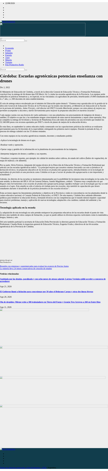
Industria (9, 53)
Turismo (8, 62)
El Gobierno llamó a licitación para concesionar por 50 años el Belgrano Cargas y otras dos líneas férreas (46, 291)
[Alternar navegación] (1, 38)
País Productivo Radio (14, 65)
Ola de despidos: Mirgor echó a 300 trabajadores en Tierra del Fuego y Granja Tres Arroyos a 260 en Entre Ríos (50, 302)
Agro (7, 57)
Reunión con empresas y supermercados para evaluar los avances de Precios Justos (34, 266)
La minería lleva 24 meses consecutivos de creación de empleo (26, 268)
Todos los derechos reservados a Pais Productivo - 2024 (23, 468)
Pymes (8, 50)
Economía (9, 48)
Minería (8, 60)
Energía (8, 55)
